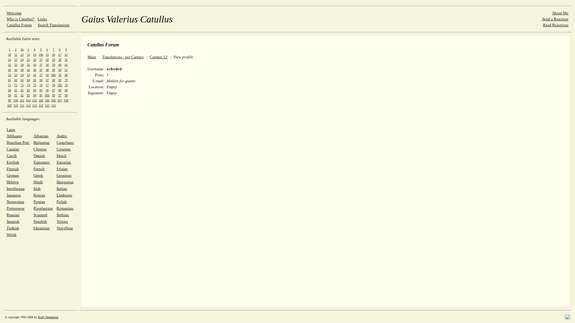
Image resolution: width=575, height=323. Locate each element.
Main (91, 57)
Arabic (62, 136)
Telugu (62, 221)
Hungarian (65, 182)
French (39, 169)
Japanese (14, 195)
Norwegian (15, 201)
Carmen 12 (158, 57)
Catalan (13, 149)
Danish (39, 155)
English (13, 162)
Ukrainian (42, 228)
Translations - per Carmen (123, 57)
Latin (11, 129)
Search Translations (53, 25)
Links (42, 19)
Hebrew (13, 182)
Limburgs (64, 195)
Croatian (64, 149)
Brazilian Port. (18, 142)
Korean (39, 195)
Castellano (65, 142)
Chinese (40, 149)
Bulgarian (42, 142)
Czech (12, 155)
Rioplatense (43, 208)
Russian (13, 215)
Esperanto (42, 162)
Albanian (41, 136)
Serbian (63, 215)
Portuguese (16, 208)
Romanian (65, 208)
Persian (39, 201)
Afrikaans (14, 136)
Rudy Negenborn (48, 317)
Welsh (11, 234)
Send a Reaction (555, 19)
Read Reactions (555, 25)
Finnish (13, 169)
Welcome (14, 13)
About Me (560, 13)
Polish (62, 201)
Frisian (62, 169)
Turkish (13, 228)
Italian (62, 188)
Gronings (64, 175)
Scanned (40, 215)
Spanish (13, 221)
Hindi (38, 182)
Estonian (64, 162)
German (13, 175)
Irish (37, 188)
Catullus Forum (19, 25)
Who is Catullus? (20, 19)
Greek (38, 175)
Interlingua (16, 188)
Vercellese (65, 228)
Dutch (61, 155)
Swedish (40, 221)
